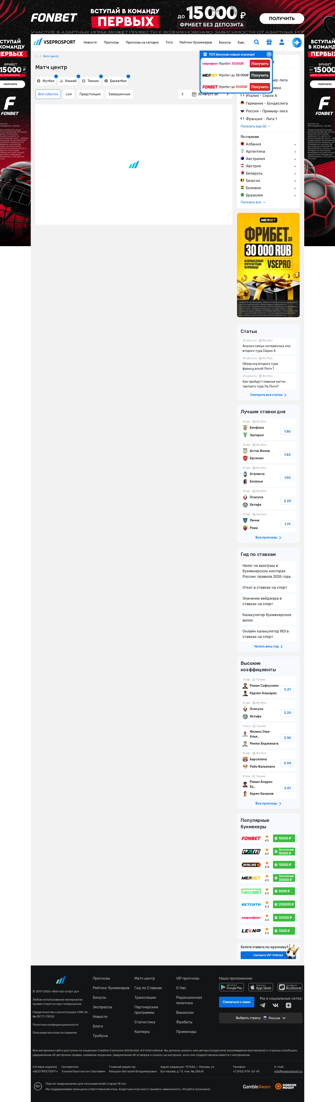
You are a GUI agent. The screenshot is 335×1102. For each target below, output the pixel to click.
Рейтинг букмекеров (196, 42)
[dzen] (288, 1005)
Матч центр (144, 978)
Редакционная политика (189, 1000)
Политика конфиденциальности (55, 1024)
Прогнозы (111, 42)
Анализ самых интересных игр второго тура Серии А (268, 346)
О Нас (181, 988)
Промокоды (186, 1032)
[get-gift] (269, 43)
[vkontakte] (275, 1005)
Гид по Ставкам (148, 988)
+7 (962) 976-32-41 (246, 1071)
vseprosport (54, 42)
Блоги (98, 1026)
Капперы (142, 1032)
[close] (269, 54)
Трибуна (100, 1036)
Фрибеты (184, 1022)
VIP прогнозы (187, 978)
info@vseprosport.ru (288, 1071)
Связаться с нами (236, 1002)
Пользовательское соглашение (55, 1032)
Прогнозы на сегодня (142, 42)
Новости (90, 42)
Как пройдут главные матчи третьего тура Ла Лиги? (268, 382)
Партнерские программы (146, 1010)
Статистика (144, 1022)
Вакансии (185, 1012)
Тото (169, 42)
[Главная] (36, 56)
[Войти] (282, 42)
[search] (256, 42)
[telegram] (262, 1005)
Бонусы (225, 42)
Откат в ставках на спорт (264, 587)
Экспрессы (102, 1007)
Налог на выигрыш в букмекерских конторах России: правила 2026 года (266, 571)
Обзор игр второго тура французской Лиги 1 (268, 364)
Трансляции (145, 997)
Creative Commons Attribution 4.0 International (130, 1050)
